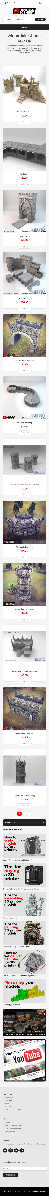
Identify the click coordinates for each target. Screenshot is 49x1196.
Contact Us (9, 1122)
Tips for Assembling (10, 918)
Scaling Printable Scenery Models (16, 860)
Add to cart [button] (24, 122)
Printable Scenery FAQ (13, 1110)
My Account (10, 3)
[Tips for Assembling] (24, 904)
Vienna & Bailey (38, 1191)
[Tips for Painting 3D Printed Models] (24, 933)
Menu (24, 27)
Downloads (9, 1104)
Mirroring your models (11, 1005)
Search (40, 19)
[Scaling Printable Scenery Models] (24, 846)
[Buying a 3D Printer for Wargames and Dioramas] (24, 875)
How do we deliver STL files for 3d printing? (19, 976)
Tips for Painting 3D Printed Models (16, 947)
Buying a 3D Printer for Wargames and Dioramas (22, 889)
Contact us (41, 1144)
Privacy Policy (10, 1132)
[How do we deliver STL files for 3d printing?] (24, 962)
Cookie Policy (10, 1107)
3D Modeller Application (14, 1126)
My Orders (8, 1101)
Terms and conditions (13, 1129)
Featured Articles (12, 829)
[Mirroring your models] (24, 991)
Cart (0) (42, 3)
